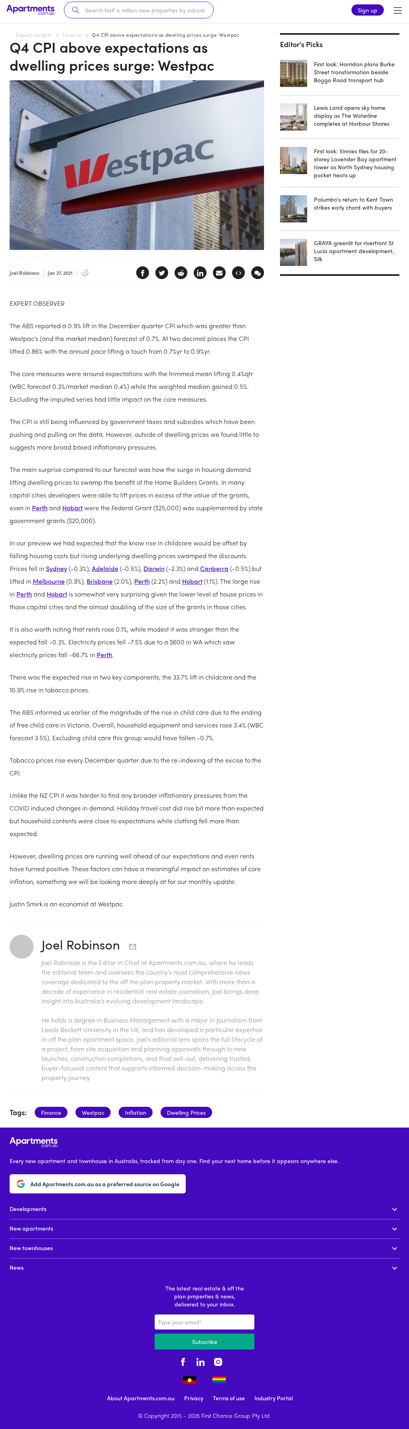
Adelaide (105, 568)
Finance (71, 34)
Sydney (56, 568)
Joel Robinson (82, 944)
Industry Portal (273, 1398)
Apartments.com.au (177, 962)
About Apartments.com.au (141, 1398)
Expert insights (34, 34)
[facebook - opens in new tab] (183, 1361)
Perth (40, 507)
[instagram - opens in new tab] (218, 1361)
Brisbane (100, 581)
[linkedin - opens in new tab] (200, 1361)
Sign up (367, 10)
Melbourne (49, 581)
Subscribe (204, 1342)
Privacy (193, 1398)
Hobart (72, 507)
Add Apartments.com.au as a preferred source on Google (104, 1184)
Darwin (154, 568)
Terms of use (229, 1398)
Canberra (214, 568)
